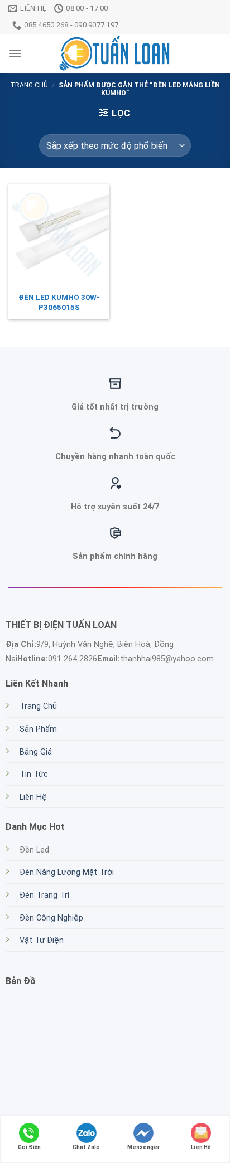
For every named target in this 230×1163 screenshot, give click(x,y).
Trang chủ (29, 85)
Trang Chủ (38, 706)
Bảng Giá (36, 752)
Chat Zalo (86, 1147)
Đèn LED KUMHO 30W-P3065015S (59, 302)
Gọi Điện (29, 1147)
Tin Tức (34, 774)
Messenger (143, 1147)
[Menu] (15, 53)
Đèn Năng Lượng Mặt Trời (67, 872)
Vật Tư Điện (42, 940)
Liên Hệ (33, 797)
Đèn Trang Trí (44, 895)
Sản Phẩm (38, 729)
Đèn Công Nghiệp (51, 918)
